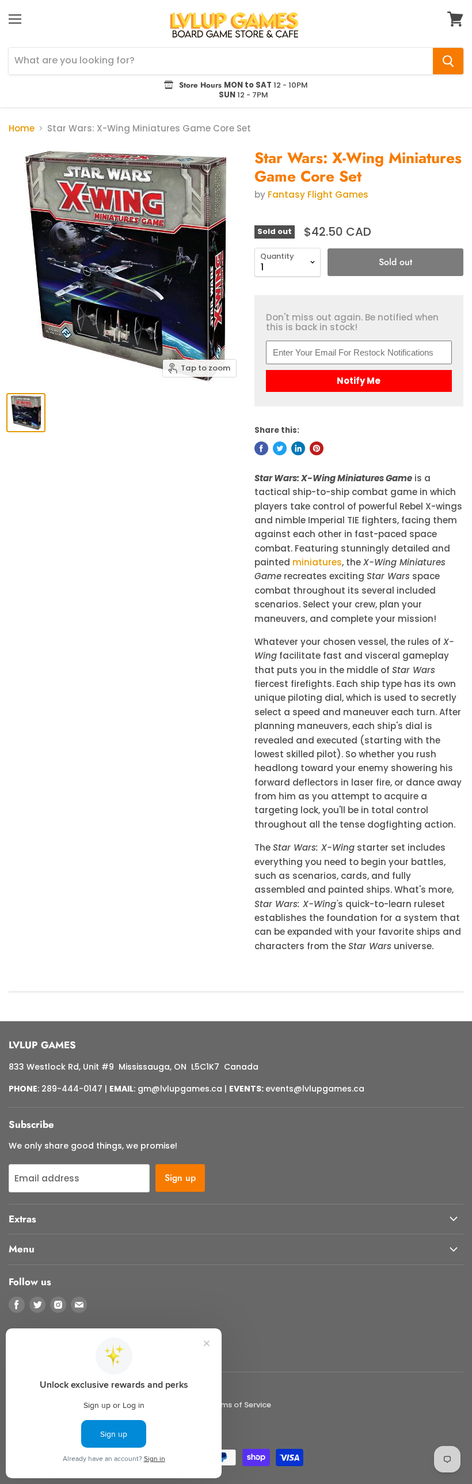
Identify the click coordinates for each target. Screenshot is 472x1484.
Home (22, 128)
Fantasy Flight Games (318, 194)
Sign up (180, 1177)
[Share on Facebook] (261, 448)
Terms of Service (239, 1404)
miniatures (317, 562)
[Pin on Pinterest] (316, 448)
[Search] (448, 61)
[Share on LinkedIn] (298, 448)
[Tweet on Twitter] (280, 448)
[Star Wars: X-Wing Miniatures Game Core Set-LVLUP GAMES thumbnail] (25, 412)
